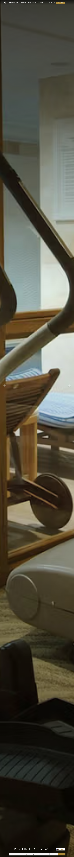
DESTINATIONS (12, 2)
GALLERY (61, 849)
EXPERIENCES (23, 2)
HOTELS (17, 2)
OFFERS (29, 2)
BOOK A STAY (60, 2)
